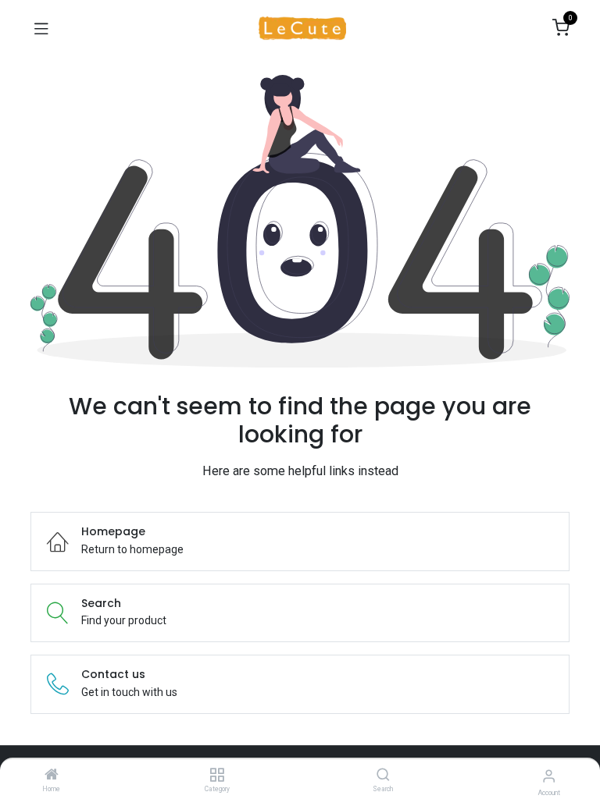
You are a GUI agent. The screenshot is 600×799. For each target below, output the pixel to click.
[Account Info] (548, 776)
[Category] (216, 775)
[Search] (383, 775)
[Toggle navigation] (41, 28)
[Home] (52, 775)
